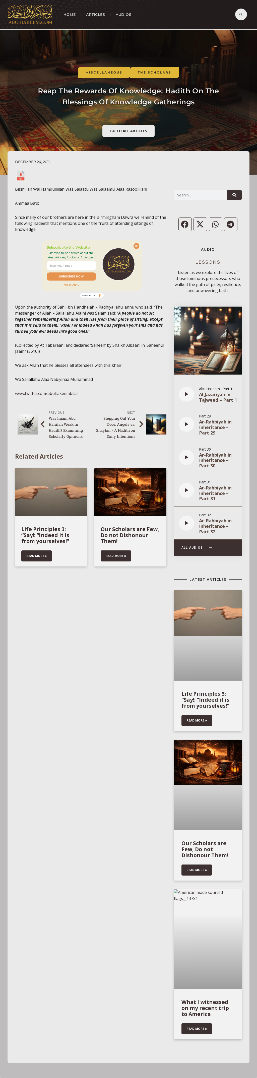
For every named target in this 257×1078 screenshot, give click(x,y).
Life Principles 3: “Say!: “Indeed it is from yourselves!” (45, 535)
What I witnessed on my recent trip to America (205, 1008)
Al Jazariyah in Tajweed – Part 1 (218, 397)
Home (69, 14)
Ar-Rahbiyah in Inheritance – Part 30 (215, 460)
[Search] (234, 195)
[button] (71, 255)
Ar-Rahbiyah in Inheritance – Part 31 (215, 493)
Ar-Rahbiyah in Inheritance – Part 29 (215, 427)
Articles (95, 14)
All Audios (192, 548)
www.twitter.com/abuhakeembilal (46, 393)
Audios (124, 14)
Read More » (36, 556)
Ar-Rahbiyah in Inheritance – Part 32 (215, 526)
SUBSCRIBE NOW (71, 276)
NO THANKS (71, 284)
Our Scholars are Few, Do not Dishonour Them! (130, 535)
